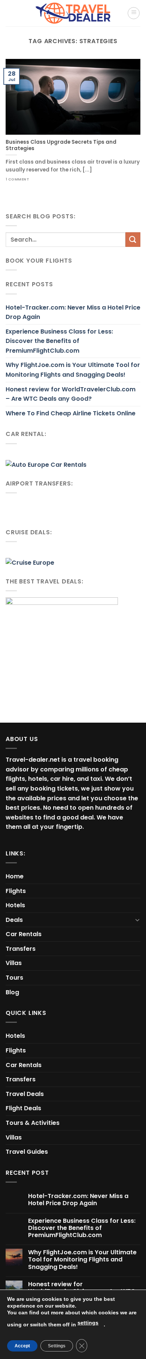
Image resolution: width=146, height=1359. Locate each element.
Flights (16, 891)
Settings (57, 1345)
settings (87, 1323)
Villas (14, 963)
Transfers (21, 948)
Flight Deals (23, 1108)
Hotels (15, 905)
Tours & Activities (33, 1122)
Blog (12, 992)
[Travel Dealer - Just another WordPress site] (73, 13)
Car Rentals (24, 934)
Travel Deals (25, 1094)
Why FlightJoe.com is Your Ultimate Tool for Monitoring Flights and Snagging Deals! (73, 370)
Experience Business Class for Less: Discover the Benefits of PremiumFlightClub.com (59, 341)
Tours (14, 977)
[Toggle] (137, 919)
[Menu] (134, 13)
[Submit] (132, 239)
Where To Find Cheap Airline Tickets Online (71, 413)
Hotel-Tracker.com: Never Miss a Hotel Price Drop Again (73, 312)
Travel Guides (27, 1151)
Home (15, 876)
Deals (14, 920)
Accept (22, 1345)
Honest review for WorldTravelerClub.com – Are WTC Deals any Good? (71, 394)
